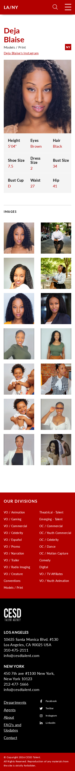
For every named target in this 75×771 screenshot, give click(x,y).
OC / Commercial (51, 526)
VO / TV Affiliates (51, 574)
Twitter (50, 708)
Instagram (51, 715)
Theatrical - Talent (51, 512)
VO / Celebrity (13, 533)
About (9, 717)
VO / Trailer (11, 560)
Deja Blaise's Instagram (21, 53)
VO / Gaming (12, 519)
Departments (15, 702)
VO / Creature (13, 574)
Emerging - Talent (50, 519)
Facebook (51, 701)
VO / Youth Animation (54, 581)
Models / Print (13, 587)
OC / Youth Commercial (55, 533)
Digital (43, 567)
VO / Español (13, 540)
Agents (10, 709)
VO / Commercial (15, 526)
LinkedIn (51, 723)
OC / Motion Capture (53, 553)
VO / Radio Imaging (17, 567)
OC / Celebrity (49, 540)
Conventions (12, 581)
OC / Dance (47, 546)
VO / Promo (12, 546)
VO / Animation (14, 512)
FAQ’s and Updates (12, 727)
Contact (10, 737)
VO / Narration (14, 553)
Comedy (44, 560)
